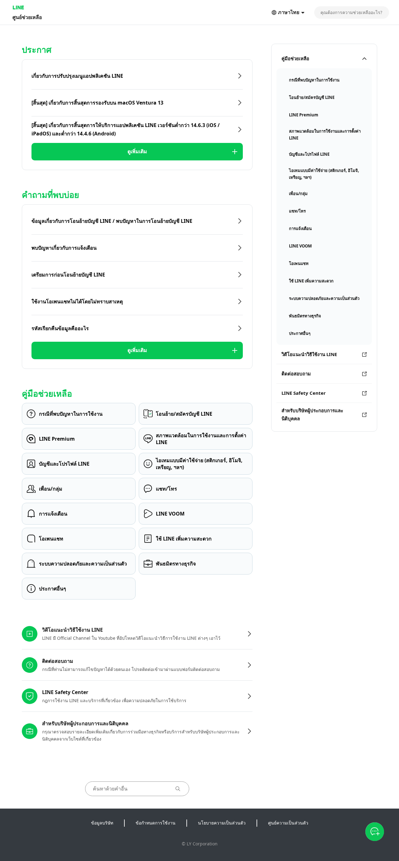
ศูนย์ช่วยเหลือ (27, 17)
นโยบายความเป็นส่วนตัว (222, 823)
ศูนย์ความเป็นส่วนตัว (288, 823)
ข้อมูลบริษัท (102, 823)
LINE (18, 7)
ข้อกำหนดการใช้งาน (155, 823)
